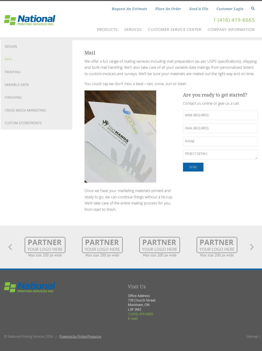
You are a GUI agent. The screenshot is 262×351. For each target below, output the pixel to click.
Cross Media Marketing (25, 110)
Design (11, 46)
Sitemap (252, 336)
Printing (12, 72)
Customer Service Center (174, 29)
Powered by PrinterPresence (80, 336)
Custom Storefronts (23, 123)
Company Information (231, 29)
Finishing (13, 97)
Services (133, 29)
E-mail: (133, 318)
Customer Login (230, 9)
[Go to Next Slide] (251, 247)
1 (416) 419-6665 (234, 19)
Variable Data (17, 84)
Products (107, 29)
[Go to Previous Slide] (10, 247)
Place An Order (168, 9)
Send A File (198, 9)
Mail (9, 59)
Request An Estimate (129, 9)
